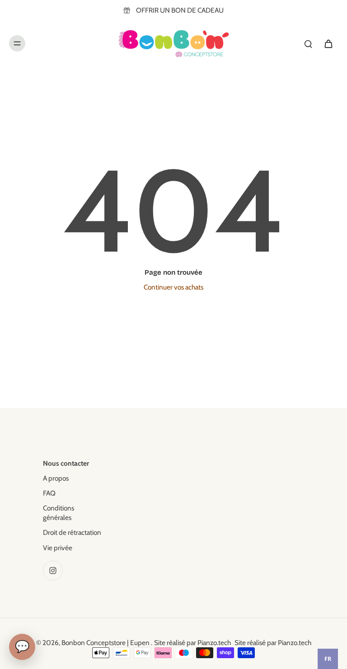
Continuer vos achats (173, 287)
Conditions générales (58, 513)
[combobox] (328, 659)
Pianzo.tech (214, 642)
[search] (308, 43)
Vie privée (57, 547)
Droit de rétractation (72, 532)
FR (327, 659)
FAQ (49, 493)
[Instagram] (53, 570)
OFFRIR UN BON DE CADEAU (180, 10)
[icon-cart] (328, 43)
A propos (56, 478)
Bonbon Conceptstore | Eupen (106, 642)
